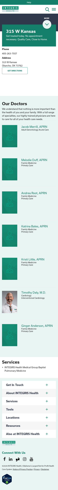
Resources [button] (13, 425)
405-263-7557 (9, 53)
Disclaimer (45, 469)
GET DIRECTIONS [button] (15, 71)
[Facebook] (4, 458)
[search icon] (48, 9)
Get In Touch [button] (14, 384)
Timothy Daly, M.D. (33, 292)
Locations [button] (12, 417)
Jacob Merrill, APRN (34, 126)
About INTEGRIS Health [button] (22, 393)
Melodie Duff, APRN (34, 160)
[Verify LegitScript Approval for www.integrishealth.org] (7, 479)
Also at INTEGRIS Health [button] (23, 434)
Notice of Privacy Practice (23, 469)
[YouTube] (31, 458)
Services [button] (12, 401)
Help (29, 2)
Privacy (37, 469)
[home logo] (8, 10)
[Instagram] (24, 458)
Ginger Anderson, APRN (37, 325)
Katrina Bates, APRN (34, 226)
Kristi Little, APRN (32, 259)
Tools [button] (9, 409)
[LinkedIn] (10, 458)
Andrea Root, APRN (34, 193)
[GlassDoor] (18, 458)
